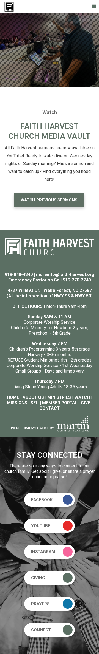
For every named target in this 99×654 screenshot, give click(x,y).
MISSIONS (17, 402)
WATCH (82, 397)
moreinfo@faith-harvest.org (65, 274)
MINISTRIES (59, 397)
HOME (13, 397)
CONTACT (49, 408)
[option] (49, 50)
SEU (35, 402)
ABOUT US (33, 397)
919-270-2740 (77, 280)
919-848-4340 (19, 274)
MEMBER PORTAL (60, 402)
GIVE (85, 402)
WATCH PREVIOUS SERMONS (49, 200)
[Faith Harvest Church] (9, 6)
